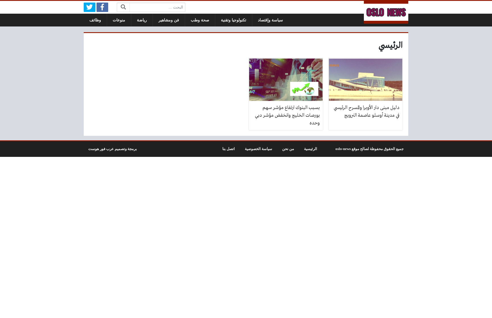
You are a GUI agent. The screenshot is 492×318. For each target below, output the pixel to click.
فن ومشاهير (169, 20)
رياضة (142, 20)
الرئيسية (310, 149)
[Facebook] (102, 7)
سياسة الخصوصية (258, 149)
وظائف (95, 20)
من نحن (288, 149)
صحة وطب (200, 20)
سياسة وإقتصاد (270, 20)
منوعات (119, 20)
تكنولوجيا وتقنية (233, 20)
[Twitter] (89, 7)
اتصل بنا (228, 149)
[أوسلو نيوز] (386, 12)
